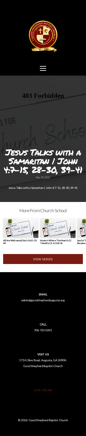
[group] (20, 233)
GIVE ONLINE (43, 390)
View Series (43, 259)
